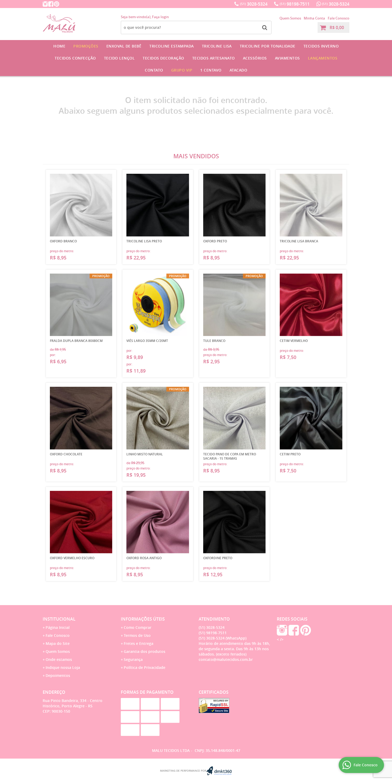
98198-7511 (295, 4)
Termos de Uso (137, 635)
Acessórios (255, 58)
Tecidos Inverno (321, 46)
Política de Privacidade (144, 667)
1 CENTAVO (211, 70)
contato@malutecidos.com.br (226, 659)
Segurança (133, 659)
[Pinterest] (56, 4)
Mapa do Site (58, 643)
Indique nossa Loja (63, 667)
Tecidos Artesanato (213, 58)
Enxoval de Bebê (124, 46)
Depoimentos (58, 675)
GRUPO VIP (182, 70)
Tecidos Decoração (163, 58)
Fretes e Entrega (138, 643)
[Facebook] (50, 4)
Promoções (85, 46)
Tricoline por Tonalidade (267, 46)
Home (59, 46)
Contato (154, 70)
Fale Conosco (338, 18)
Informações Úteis (143, 619)
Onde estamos (59, 659)
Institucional (59, 619)
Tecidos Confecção (75, 58)
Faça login (160, 16)
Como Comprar (137, 627)
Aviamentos (287, 58)
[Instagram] (45, 4)
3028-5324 (253, 4)
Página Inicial (58, 627)
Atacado (238, 70)
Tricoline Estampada (171, 46)
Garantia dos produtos (144, 651)
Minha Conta (314, 18)
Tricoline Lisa (217, 46)
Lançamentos (323, 58)
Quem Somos (290, 18)
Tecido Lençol (119, 58)
